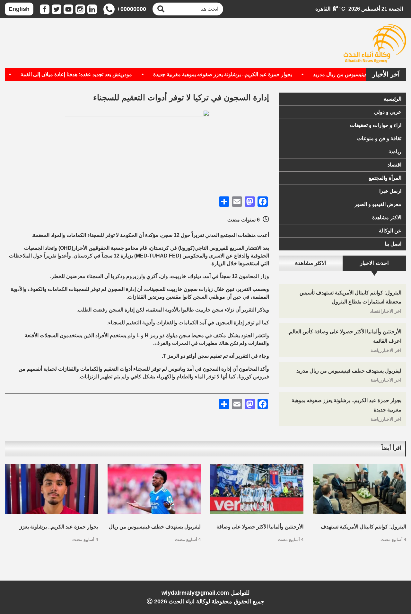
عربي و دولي (387, 112)
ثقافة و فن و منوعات (379, 138)
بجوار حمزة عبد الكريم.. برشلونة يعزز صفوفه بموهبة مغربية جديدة (233, 74)
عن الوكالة (390, 230)
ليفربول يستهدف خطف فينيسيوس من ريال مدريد (348, 371)
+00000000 (131, 9)
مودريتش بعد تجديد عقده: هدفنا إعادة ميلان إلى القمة (87, 74)
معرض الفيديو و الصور (377, 204)
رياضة (395, 151)
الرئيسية (392, 99)
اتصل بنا (393, 244)
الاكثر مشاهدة (386, 217)
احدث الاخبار (374, 263)
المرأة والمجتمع (385, 178)
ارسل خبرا (390, 191)
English (19, 9)
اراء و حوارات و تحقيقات (375, 125)
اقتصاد (394, 164)
